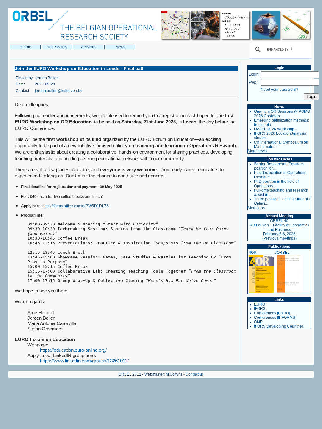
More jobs (256, 208)
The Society (57, 47)
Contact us (195, 374)
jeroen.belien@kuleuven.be (58, 91)
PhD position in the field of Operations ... (276, 183)
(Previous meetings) (279, 238)
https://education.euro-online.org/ (73, 350)
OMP (258, 322)
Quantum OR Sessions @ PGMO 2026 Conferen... (282, 113)
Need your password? (279, 89)
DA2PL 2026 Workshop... (275, 129)
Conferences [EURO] (272, 313)
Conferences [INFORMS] (275, 317)
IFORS (259, 309)
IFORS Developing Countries (279, 326)
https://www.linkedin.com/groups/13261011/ (84, 360)
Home (26, 47)
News (120, 47)
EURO (259, 304)
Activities (88, 47)
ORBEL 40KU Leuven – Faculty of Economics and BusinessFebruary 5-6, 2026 (279, 227)
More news (257, 151)
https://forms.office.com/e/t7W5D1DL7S (75, 206)
